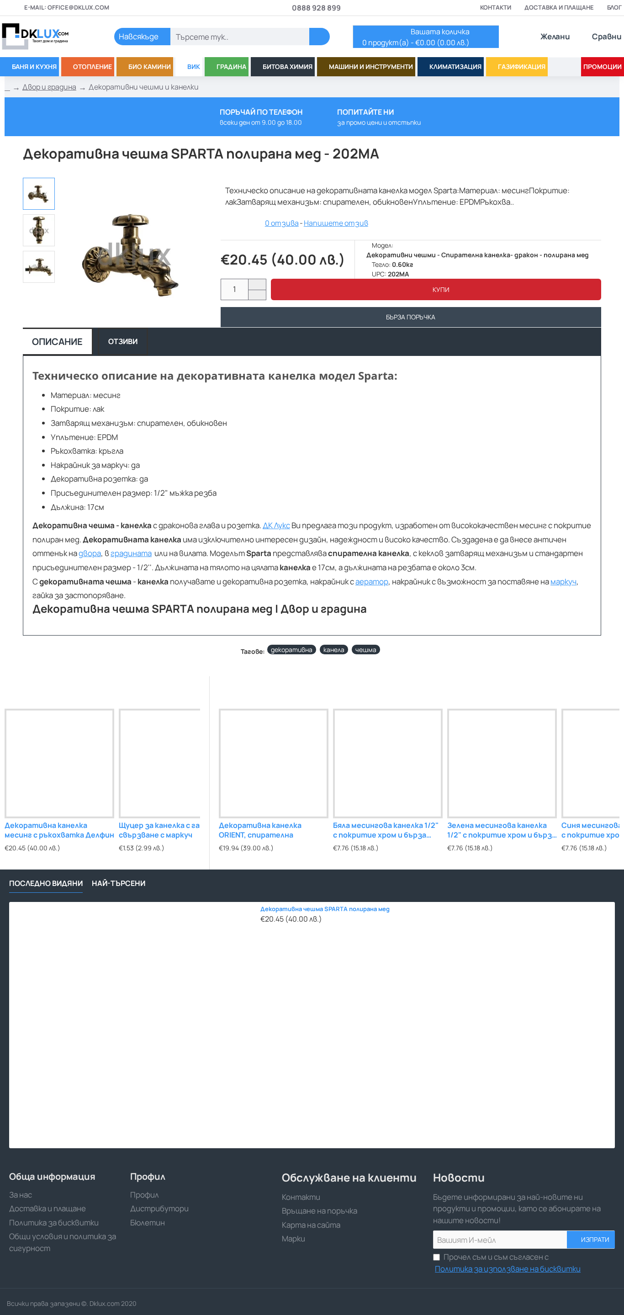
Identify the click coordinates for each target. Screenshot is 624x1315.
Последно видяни (46, 883)
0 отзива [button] (282, 223)
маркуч (563, 581)
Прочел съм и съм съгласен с (508, 1262)
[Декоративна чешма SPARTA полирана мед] (132, 1025)
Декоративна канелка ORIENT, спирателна (260, 830)
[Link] (45, 36)
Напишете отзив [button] (336, 223)
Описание (57, 341)
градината (131, 553)
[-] (257, 295)
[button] (436, 289)
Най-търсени (118, 883)
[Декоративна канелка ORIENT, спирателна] (274, 764)
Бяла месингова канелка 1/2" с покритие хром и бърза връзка (386, 830)
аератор (371, 581)
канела (333, 649)
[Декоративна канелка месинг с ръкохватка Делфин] (59, 764)
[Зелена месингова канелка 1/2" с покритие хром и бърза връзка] (502, 764)
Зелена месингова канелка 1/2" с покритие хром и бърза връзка (501, 830)
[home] (7, 87)
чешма (365, 649)
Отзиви (122, 341)
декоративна (291, 649)
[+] (257, 284)
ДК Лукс (276, 525)
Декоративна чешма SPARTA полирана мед (325, 909)
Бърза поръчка (410, 317)
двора (90, 553)
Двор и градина (49, 87)
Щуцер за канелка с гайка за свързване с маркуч (170, 830)
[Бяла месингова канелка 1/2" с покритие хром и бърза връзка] (388, 764)
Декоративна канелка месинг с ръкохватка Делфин (59, 830)
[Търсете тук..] (319, 36)
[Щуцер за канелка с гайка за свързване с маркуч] (174, 764)
